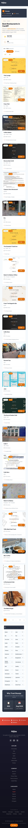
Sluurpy (14, 762)
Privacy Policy (14, 776)
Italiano (14, 789)
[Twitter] (17, 740)
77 (20, 620)
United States (14, 760)
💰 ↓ (10, 54)
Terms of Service (14, 778)
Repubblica (4, 811)
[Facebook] (10, 740)
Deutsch (14, 798)
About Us (14, 771)
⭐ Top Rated (10, 51)
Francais (14, 796)
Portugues (14, 801)
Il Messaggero (10, 811)
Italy (14, 751)
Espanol (14, 794)
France (14, 753)
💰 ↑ (6, 54)
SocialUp (20, 813)
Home (4, 21)
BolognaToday (8, 813)
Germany (14, 758)
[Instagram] (14, 740)
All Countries (14, 748)
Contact (14, 773)
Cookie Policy (14, 780)
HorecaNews (17, 811)
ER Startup (15, 813)
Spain (14, 755)
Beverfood (22, 811)
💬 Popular (17, 51)
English (14, 791)
